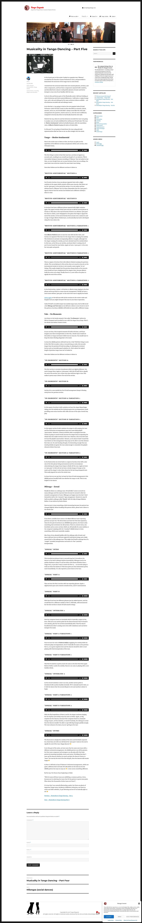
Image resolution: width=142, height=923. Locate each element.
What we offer (74, 16)
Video (97, 130)
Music (28, 85)
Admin (113, 16)
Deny (119, 916)
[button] (139, 903)
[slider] (64, 150)
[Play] (46, 150)
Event (97, 117)
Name (29, 842)
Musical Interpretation (101, 124)
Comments (99, 145)
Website (29, 857)
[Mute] (82, 150)
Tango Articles (104, 16)
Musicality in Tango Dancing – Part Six (105, 105)
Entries (99, 144)
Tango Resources (100, 127)
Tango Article (99, 125)
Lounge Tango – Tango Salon (103, 97)
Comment (30, 820)
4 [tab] (73, 44)
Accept (108, 916)
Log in (97, 142)
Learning (98, 120)
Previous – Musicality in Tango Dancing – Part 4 (58, 795)
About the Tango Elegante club (130, 920)
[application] (66, 150)
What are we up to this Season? (103, 96)
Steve (28, 81)
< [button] (28, 32)
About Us (94, 16)
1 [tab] (68, 44)
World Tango (99, 131)
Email (29, 849)
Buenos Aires (99, 116)
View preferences (132, 916)
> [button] (113, 32)
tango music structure (32, 92)
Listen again (48, 297)
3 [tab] (71, 44)
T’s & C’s (84, 16)
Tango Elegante (37, 7)
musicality (36, 90)
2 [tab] (70, 44)
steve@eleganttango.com (90, 7)
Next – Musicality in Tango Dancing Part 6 (56, 800)
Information (99, 119)
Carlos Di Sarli (30, 90)
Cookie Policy (111, 920)
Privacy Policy (119, 920)
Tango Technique (100, 128)
